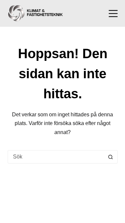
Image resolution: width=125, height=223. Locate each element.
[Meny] (113, 13)
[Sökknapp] (110, 156)
